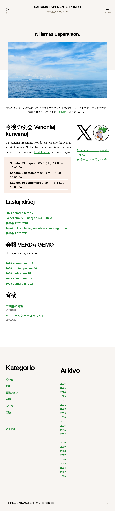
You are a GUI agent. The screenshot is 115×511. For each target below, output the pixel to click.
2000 (63, 476)
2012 (63, 434)
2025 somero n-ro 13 (19, 283)
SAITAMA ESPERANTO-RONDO (57, 7)
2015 (63, 430)
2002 (63, 472)
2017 (63, 421)
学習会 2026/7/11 (16, 233)
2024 (63, 392)
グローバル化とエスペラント (25, 315)
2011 (63, 438)
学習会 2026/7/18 (17, 223)
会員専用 (11, 428)
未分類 (9, 405)
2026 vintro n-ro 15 (18, 273)
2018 (63, 417)
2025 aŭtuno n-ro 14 (19, 278)
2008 (63, 451)
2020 (63, 409)
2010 (63, 442)
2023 (63, 396)
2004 (63, 467)
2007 (63, 455)
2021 (63, 404)
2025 (63, 387)
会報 (8, 386)
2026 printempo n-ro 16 (21, 268)
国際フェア (12, 392)
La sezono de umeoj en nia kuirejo (29, 218)
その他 (9, 379)
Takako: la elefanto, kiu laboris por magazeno (36, 228)
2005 (63, 463)
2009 (63, 446)
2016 (63, 425)
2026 (63, 383)
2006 (63, 459)
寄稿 (8, 399)
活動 (8, 412)
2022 (63, 400)
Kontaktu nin (42, 152)
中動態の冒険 (14, 306)
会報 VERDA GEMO (30, 244)
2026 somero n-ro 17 (19, 213)
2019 (63, 413)
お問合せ (64, 112)
